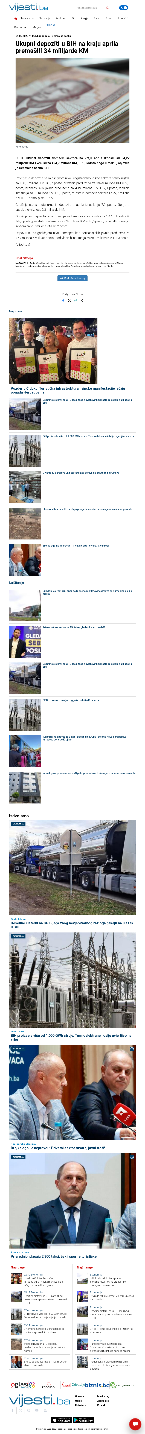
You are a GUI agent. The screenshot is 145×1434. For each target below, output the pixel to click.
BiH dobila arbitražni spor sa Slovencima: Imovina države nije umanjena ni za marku (87, 592)
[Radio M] (18, 1385)
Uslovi (79, 1400)
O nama (79, 1396)
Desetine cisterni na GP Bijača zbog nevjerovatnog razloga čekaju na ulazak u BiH (87, 401)
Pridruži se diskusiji (74, 278)
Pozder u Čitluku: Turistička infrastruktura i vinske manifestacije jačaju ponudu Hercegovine (68, 390)
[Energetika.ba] (123, 1385)
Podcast (61, 18)
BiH (73, 18)
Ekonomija (18, 824)
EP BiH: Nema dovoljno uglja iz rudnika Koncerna (71, 700)
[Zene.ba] (48, 1385)
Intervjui (122, 18)
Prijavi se (51, 24)
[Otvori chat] (135, 1424)
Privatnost (81, 1405)
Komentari (20, 27)
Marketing (103, 1396)
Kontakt (101, 1405)
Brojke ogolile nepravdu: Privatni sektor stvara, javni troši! (76, 545)
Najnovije (44, 18)
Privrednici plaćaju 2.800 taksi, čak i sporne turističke (54, 1256)
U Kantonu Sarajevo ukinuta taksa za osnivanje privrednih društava (81, 472)
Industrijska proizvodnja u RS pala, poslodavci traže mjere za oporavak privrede (89, 773)
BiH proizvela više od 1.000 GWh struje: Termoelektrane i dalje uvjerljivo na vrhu (89, 436)
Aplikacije (103, 1400)
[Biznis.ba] (97, 1385)
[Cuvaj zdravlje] (73, 1385)
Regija (84, 18)
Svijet (97, 18)
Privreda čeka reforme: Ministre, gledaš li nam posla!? (74, 627)
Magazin (38, 27)
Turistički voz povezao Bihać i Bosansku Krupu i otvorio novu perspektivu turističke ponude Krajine (84, 738)
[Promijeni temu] (123, 7)
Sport (109, 18)
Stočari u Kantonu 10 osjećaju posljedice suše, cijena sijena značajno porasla (87, 509)
